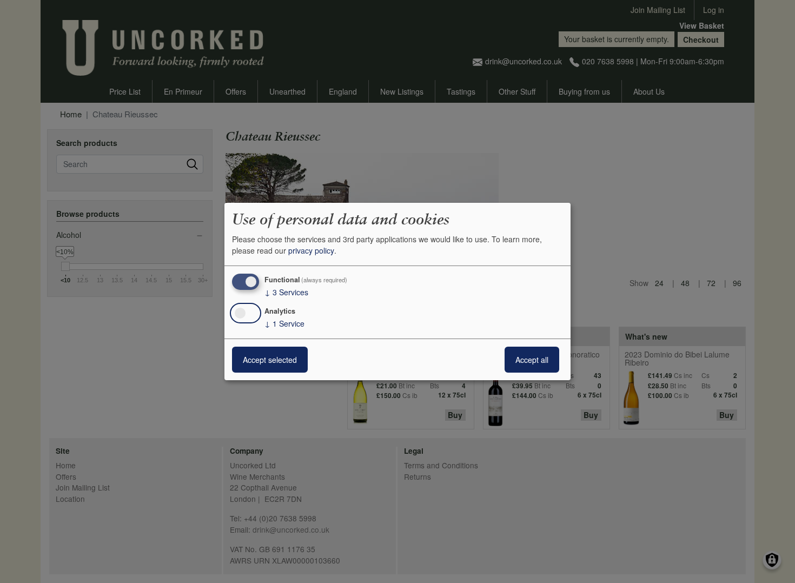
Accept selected (270, 359)
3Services (286, 292)
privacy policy (311, 250)
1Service (284, 323)
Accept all (531, 359)
